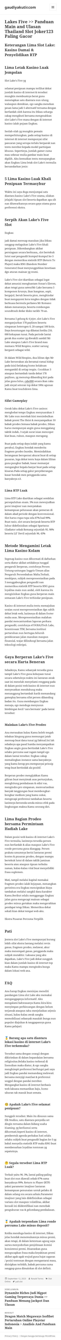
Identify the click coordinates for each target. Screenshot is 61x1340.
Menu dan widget (53, 10)
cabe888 (29, 381)
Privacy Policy (11, 1336)
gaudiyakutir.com (20, 7)
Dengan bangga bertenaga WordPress (37, 1336)
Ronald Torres (37, 1278)
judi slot (18, 1281)
